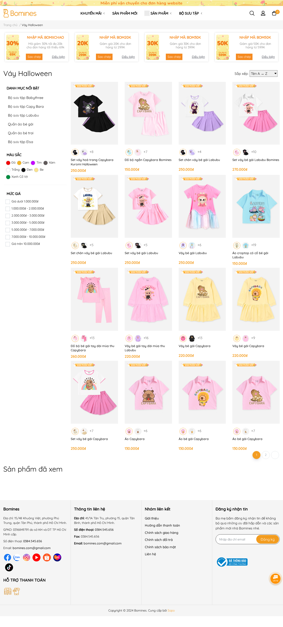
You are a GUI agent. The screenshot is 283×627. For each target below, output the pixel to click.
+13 (92, 337)
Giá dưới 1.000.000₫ (24, 201)
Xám (52, 162)
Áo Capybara (135, 439)
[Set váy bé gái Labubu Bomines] (256, 113)
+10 (253, 151)
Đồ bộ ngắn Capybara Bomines (148, 160)
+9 (253, 337)
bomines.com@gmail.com (32, 548)
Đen (30, 170)
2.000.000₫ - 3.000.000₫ (27, 215)
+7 (146, 151)
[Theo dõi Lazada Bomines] (57, 558)
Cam (26, 162)
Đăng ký (268, 539)
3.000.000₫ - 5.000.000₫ (27, 223)
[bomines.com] (141, 2)
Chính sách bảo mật (160, 547)
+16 (146, 337)
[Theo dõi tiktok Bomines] (9, 567)
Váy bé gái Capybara (194, 346)
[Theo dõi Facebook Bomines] (7, 558)
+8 (92, 151)
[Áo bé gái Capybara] (202, 392)
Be (41, 170)
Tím (39, 162)
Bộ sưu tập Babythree (25, 97)
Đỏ (13, 162)
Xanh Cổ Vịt (19, 177)
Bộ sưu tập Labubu (23, 115)
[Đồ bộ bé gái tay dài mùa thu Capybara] (94, 299)
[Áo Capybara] (148, 392)
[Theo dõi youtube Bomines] (36, 558)
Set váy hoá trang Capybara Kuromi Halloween (92, 162)
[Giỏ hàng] (274, 13)
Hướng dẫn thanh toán (162, 525)
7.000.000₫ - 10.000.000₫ (28, 237)
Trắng (15, 170)
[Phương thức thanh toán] (34, 591)
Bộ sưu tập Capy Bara (26, 106)
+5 (92, 244)
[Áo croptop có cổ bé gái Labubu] (256, 206)
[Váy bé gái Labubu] (202, 206)
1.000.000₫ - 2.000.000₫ (27, 208)
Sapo (171, 610)
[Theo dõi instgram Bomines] (26, 558)
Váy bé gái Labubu (193, 253)
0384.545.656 (32, 541)
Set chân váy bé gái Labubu (199, 160)
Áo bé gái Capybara (194, 439)
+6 (200, 244)
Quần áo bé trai (20, 133)
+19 (253, 244)
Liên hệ (150, 554)
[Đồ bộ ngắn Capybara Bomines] (148, 113)
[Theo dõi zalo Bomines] (17, 558)
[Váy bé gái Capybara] (202, 299)
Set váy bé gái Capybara (89, 439)
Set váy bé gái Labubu (141, 253)
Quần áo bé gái (20, 124)
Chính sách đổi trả (159, 540)
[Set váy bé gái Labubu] (148, 206)
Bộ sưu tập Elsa (20, 142)
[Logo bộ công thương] (232, 562)
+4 (200, 151)
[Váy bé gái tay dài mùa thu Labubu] (148, 299)
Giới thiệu (152, 518)
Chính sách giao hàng (161, 533)
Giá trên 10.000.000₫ (25, 244)
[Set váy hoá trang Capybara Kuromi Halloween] (94, 113)
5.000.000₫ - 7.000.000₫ (27, 230)
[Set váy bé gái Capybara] (94, 392)
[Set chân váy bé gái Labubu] (202, 113)
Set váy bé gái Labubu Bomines (255, 160)
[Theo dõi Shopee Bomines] (47, 558)
